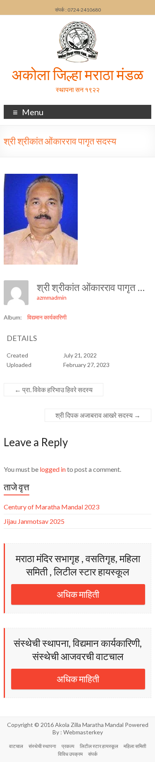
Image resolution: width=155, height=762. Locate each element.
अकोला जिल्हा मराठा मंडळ (77, 74)
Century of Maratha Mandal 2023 (51, 507)
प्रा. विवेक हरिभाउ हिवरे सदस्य (53, 389)
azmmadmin (52, 297)
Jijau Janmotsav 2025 (34, 521)
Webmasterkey (83, 732)
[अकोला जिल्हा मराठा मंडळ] (77, 25)
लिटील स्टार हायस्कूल (99, 746)
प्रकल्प (68, 746)
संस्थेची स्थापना (42, 746)
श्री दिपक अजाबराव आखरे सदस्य (98, 415)
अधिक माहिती (78, 594)
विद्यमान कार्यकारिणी (47, 317)
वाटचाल (16, 746)
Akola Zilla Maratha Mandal (89, 724)
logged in (53, 469)
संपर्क (93, 754)
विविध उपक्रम (70, 754)
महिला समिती (135, 746)
